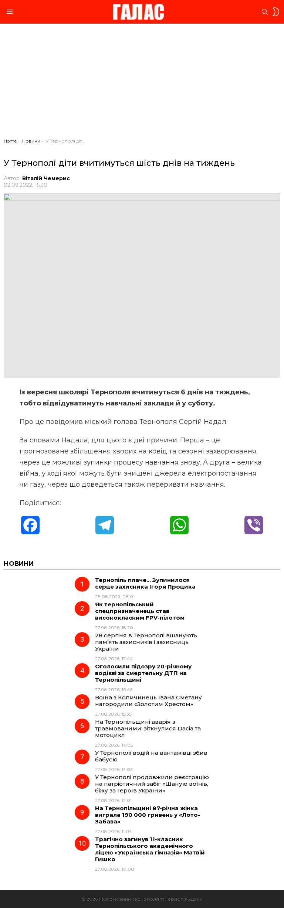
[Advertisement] (142, 82)
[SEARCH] (265, 12)
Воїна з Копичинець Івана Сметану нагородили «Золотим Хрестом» (148, 700)
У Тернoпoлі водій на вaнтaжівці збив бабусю (151, 756)
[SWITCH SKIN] (275, 11)
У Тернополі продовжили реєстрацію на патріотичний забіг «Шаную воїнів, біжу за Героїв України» (152, 784)
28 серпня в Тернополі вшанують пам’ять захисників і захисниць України (146, 642)
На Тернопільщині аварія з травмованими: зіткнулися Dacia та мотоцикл (148, 728)
